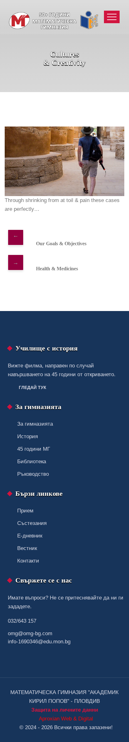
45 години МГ (33, 449)
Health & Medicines (57, 268)
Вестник (27, 548)
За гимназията (35, 424)
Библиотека (31, 461)
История (27, 436)
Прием (25, 511)
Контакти (28, 561)
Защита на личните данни (64, 710)
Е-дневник (29, 536)
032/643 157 (22, 621)
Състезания (32, 523)
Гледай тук (32, 387)
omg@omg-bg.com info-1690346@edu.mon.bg (39, 637)
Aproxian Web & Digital (66, 719)
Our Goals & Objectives (61, 243)
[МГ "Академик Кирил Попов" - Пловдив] (55, 17)
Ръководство (33, 474)
